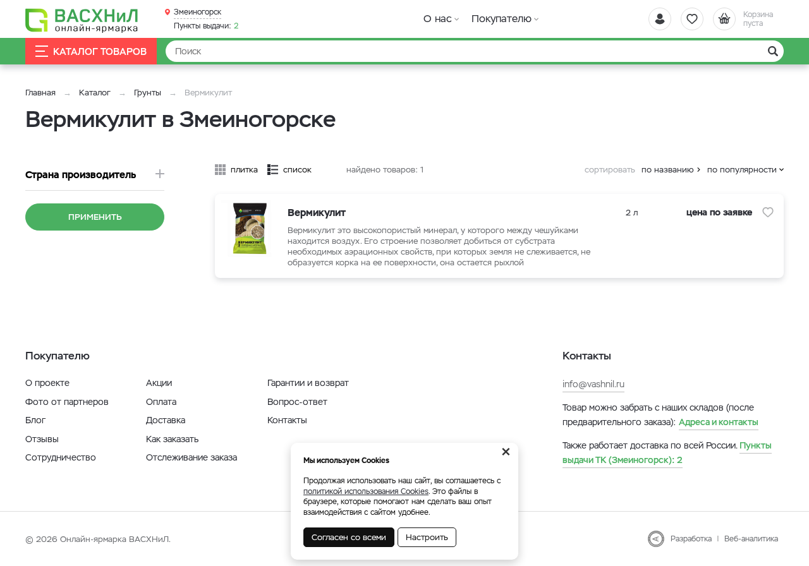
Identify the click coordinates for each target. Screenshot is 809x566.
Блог (35, 420)
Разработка (691, 539)
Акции (159, 382)
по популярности (742, 170)
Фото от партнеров (67, 401)
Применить (95, 217)
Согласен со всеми (349, 537)
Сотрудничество (60, 457)
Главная (40, 92)
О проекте (47, 382)
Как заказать (172, 439)
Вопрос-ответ (297, 401)
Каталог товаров (100, 51)
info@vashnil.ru (593, 384)
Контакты (287, 420)
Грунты (147, 92)
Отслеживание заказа (191, 457)
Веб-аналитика (751, 539)
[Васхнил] (82, 19)
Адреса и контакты (718, 422)
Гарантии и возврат (308, 382)
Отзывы (42, 439)
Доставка (165, 420)
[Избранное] (692, 19)
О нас (437, 18)
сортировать (610, 170)
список (297, 169)
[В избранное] (767, 212)
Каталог (95, 92)
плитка (244, 169)
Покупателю (501, 18)
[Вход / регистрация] (659, 19)
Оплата (161, 401)
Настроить (427, 537)
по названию (668, 170)
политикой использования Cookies (366, 491)
